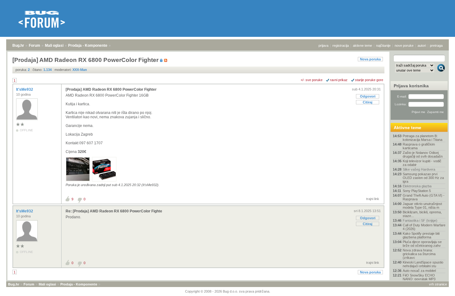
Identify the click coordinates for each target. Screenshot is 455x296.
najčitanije (383, 45)
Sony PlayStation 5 (417, 191)
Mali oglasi (54, 45)
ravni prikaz (339, 80)
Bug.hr (18, 45)
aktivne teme (362, 45)
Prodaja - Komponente (87, 45)
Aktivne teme (407, 127)
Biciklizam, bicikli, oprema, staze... (422, 214)
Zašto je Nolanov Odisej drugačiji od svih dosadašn (423, 154)
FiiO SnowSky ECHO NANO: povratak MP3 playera (419, 279)
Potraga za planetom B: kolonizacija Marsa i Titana (422, 137)
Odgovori (367, 96)
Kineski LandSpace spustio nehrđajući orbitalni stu (423, 264)
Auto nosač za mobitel (419, 270)
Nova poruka (370, 59)
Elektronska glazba (417, 186)
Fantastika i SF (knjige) (420, 220)
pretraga (436, 45)
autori (422, 45)
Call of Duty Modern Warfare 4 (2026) (424, 227)
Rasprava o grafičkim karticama (419, 146)
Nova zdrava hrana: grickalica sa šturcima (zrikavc (419, 253)
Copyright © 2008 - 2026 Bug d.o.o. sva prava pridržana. (227, 291)
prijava (323, 45)
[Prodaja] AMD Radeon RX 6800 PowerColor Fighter (111, 89)
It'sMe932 (25, 89)
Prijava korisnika (411, 85)
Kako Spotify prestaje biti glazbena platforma (421, 235)
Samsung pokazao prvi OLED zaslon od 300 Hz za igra (423, 177)
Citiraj (367, 102)
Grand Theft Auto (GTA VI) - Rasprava (423, 197)
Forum (34, 45)
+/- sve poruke (312, 80)
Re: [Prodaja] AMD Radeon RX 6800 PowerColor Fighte (114, 211)
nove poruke (404, 45)
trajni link (372, 199)
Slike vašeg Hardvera (419, 169)
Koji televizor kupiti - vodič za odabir (422, 163)
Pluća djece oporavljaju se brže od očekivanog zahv (422, 243)
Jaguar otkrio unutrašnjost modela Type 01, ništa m (422, 205)
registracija (340, 45)
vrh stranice (438, 284)
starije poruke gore (369, 80)
